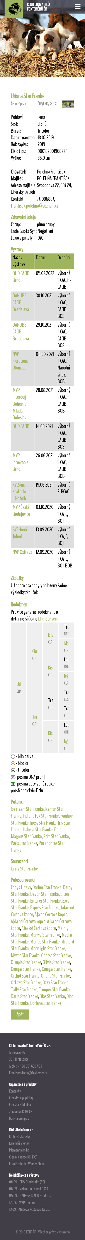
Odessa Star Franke (56, 955)
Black (52, 635)
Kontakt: (17, 199)
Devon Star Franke (44, 894)
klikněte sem (48, 619)
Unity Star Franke (24, 868)
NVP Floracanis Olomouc (20, 360)
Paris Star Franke (24, 843)
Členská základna (20, 1104)
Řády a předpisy (19, 1118)
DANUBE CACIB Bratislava (21, 302)
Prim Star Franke (56, 836)
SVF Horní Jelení (20, 533)
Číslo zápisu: (18, 104)
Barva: (16, 131)
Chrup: (16, 224)
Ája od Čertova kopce (51, 914)
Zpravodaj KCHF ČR (20, 1111)
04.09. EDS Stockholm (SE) (27, 1182)
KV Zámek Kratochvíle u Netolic (22, 491)
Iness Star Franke (43, 823)
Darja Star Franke (24, 996)
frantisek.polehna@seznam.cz (34, 206)
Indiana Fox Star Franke (41, 816)
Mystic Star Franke (25, 955)
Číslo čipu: (18, 151)
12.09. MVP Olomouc (23, 1202)
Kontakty (15, 1091)
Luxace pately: (22, 238)
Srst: (14, 124)
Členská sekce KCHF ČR (23, 1157)
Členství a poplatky (21, 1098)
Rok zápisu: (19, 144)
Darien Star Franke (46, 887)
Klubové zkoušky (20, 1136)
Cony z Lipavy (21, 887)
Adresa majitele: (23, 185)
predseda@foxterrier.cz (32, 1073)
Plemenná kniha (19, 1150)
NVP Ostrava (22, 552)
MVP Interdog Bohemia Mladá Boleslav (19, 404)
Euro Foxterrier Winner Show (26, 1164)
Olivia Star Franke (56, 962)
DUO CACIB (21, 426)
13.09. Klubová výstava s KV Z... (29, 1209)
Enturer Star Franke (45, 901)
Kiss (51, 667)
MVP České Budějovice (21, 510)
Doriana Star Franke (45, 1003)
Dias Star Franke (52, 996)
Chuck (36, 651)
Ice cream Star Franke (27, 809)
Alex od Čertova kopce (39, 928)
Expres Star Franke (44, 907)
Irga (67, 676)
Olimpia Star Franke (26, 962)
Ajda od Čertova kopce (28, 921)
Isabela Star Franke (38, 829)
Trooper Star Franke (54, 989)
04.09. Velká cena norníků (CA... (29, 1189)
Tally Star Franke (24, 989)
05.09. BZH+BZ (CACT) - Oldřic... (30, 1195)
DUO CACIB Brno (21, 277)
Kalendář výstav (19, 1143)
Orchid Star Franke (25, 976)
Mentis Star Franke (45, 941)
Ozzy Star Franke (55, 982)
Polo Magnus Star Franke (36, 833)
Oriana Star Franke (55, 976)
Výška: (16, 158)
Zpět (20, 1014)
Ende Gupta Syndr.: (24, 231)
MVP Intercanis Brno (20, 462)
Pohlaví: (17, 117)
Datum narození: (23, 137)
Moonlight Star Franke (47, 948)
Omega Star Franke (25, 969)
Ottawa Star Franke (26, 982)
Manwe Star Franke (45, 935)
